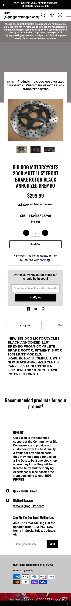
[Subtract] (26, 233)
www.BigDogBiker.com (28, 506)
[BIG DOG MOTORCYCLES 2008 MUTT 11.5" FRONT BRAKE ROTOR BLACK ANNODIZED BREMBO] (21, 149)
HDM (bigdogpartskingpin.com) (21, 15)
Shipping (23, 204)
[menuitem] (43, 15)
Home (10, 81)
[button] (3, 4)
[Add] (45, 233)
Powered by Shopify (23, 570)
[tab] (25, 325)
